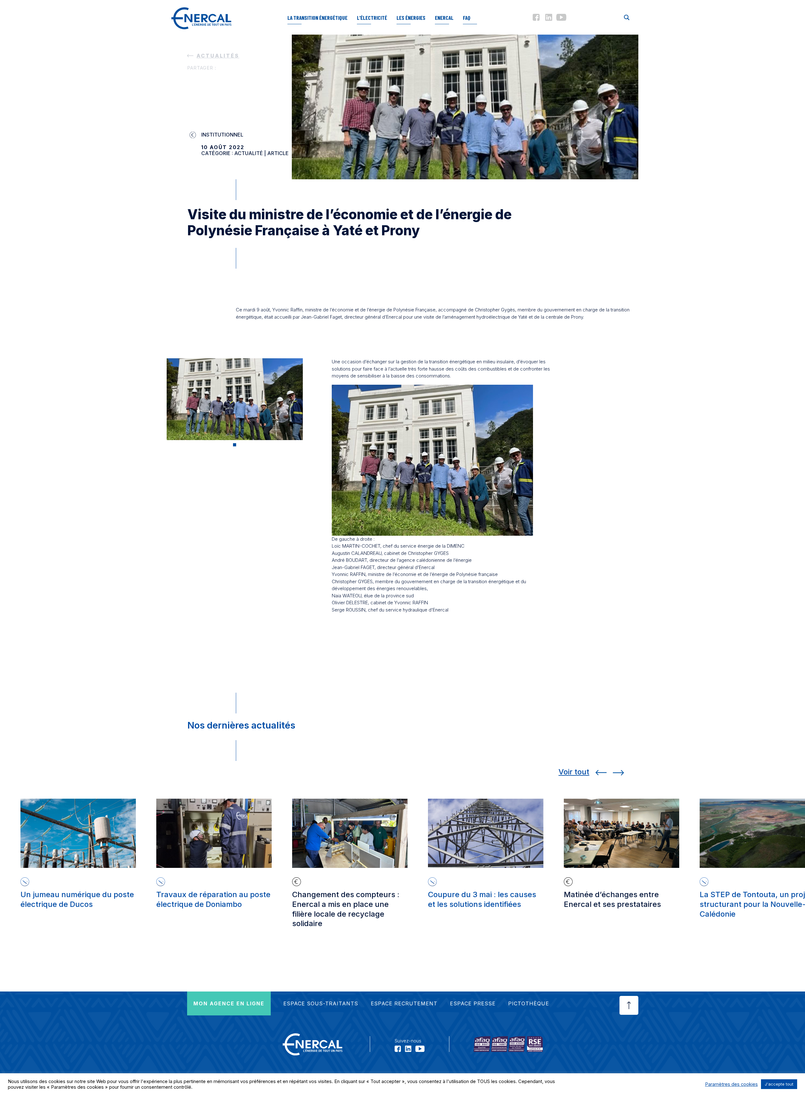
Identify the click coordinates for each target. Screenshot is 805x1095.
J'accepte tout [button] (779, 1084)
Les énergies (411, 17)
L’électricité (372, 17)
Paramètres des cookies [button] (731, 1084)
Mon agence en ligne (228, 1003)
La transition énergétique (317, 17)
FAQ (466, 17)
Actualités (218, 56)
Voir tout (573, 771)
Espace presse (473, 1003)
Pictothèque (528, 1003)
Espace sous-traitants (320, 1003)
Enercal (444, 17)
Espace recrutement (404, 1003)
